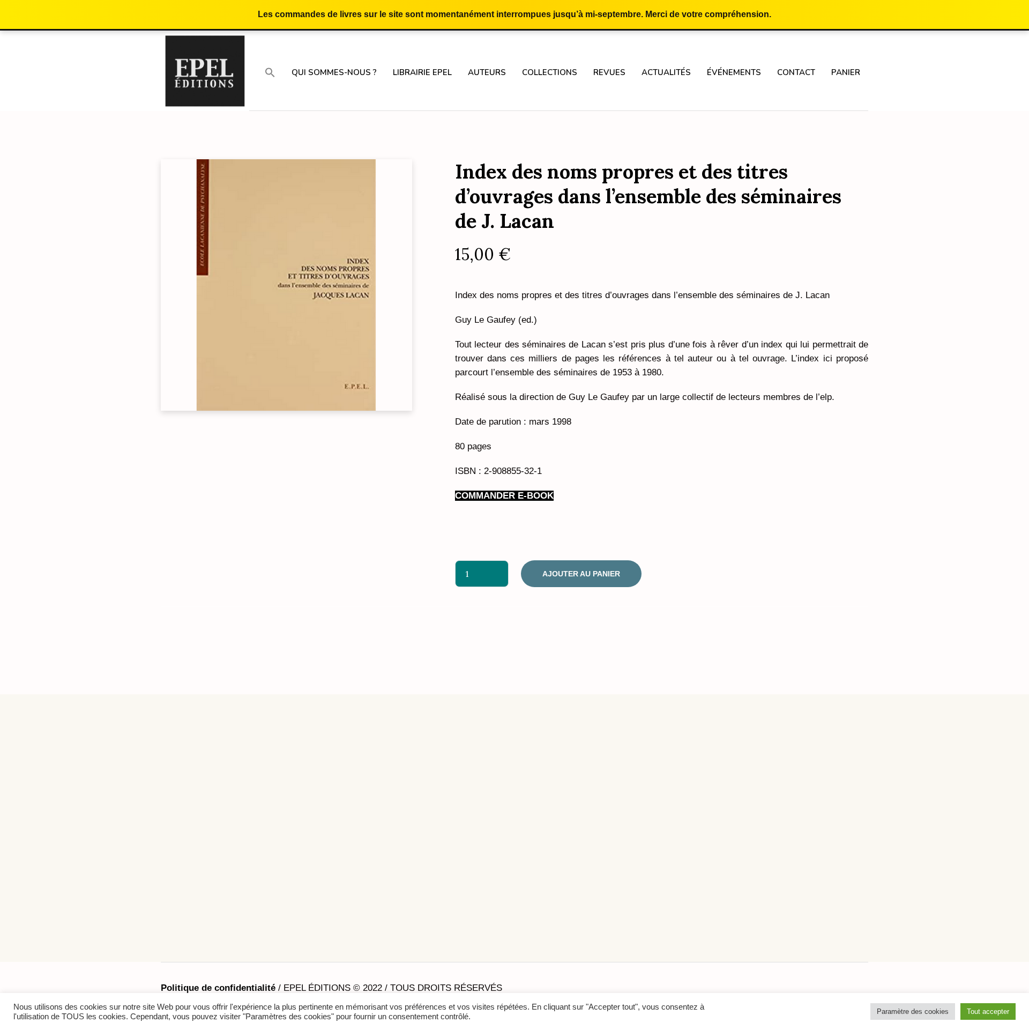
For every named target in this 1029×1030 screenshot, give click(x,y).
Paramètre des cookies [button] (913, 1011)
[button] (270, 72)
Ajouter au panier (581, 573)
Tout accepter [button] (988, 1011)
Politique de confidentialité (218, 988)
